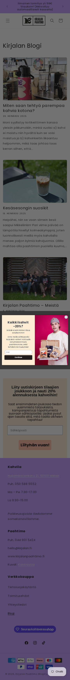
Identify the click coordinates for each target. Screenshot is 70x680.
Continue (18, 357)
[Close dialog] (66, 316)
